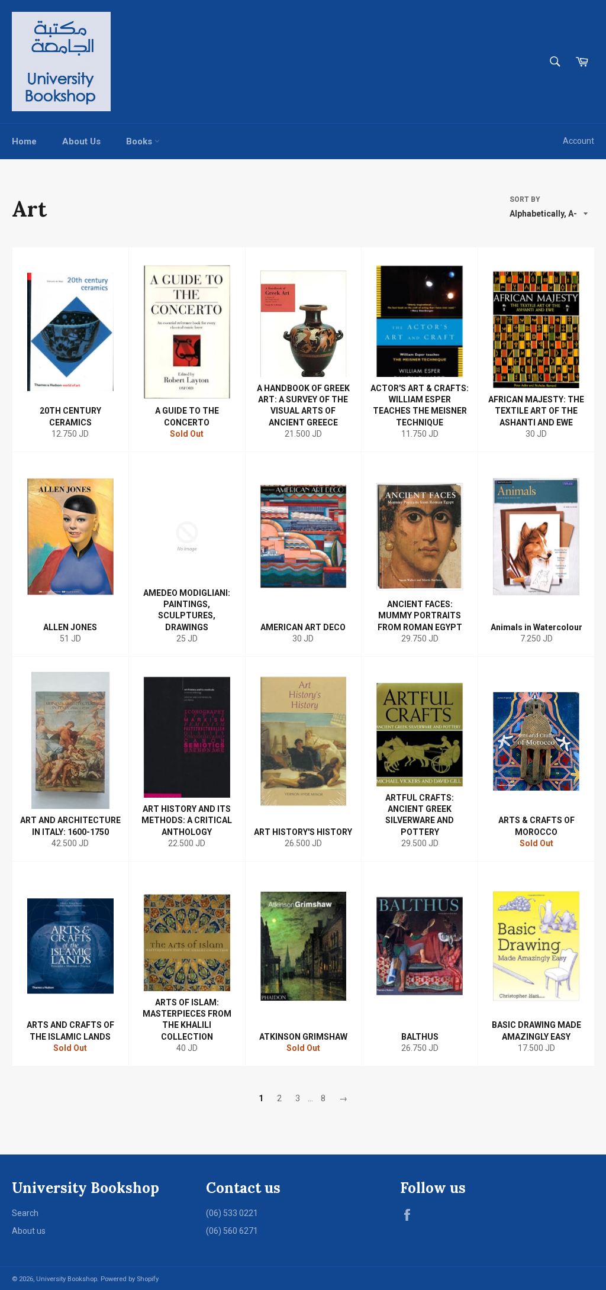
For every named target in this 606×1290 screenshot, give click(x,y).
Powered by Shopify (130, 1279)
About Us (81, 141)
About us (29, 1231)
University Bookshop (66, 1279)
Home (24, 141)
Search (25, 1213)
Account (578, 141)
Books (140, 141)
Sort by (525, 199)
